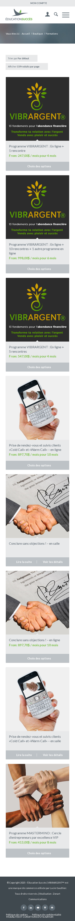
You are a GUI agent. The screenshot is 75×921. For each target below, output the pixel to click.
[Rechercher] (54, 14)
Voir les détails (52, 562)
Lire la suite (24, 562)
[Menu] (63, 14)
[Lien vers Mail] (52, 907)
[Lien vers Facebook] (24, 907)
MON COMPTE (38, 3)
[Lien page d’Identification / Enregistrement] (45, 14)
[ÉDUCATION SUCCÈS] (31, 14)
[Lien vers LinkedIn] (31, 907)
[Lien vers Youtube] (38, 907)
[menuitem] (38, 3)
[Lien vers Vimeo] (45, 907)
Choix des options (39, 166)
